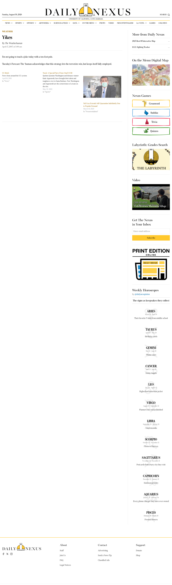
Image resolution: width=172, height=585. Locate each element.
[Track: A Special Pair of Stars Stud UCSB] (63, 82)
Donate (139, 550)
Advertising (103, 550)
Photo (102, 23)
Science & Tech (61, 23)
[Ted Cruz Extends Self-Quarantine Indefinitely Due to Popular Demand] (102, 87)
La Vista (140, 23)
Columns (163, 23)
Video (111, 23)
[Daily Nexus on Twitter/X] (7, 554)
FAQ (61, 560)
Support (140, 545)
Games (152, 23)
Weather (7, 31)
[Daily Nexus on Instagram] (11, 554)
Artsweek (44, 23)
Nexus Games (141, 95)
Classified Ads (104, 560)
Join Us (63, 555)
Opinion (30, 23)
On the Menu (88, 23)
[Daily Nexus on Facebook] (3, 554)
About (63, 545)
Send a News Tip (105, 555)
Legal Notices (65, 565)
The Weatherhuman (13, 43)
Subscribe (151, 238)
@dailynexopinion (142, 294)
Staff (62, 550)
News (7, 23)
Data (75, 23)
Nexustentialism (125, 23)
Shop (138, 555)
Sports (18, 23)
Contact (102, 545)
